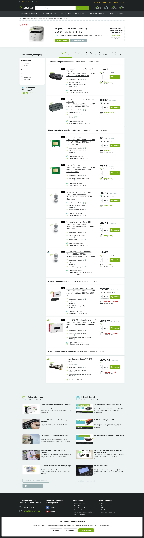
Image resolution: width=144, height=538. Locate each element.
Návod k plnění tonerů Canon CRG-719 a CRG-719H (109, 435)
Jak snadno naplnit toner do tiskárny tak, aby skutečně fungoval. (108, 451)
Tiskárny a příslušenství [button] (116, 15)
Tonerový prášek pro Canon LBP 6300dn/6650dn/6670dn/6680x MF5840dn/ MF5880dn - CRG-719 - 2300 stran (79, 195)
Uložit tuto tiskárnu (78, 40)
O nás (110, 2)
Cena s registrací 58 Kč (108, 141)
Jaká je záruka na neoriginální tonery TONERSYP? (56, 404)
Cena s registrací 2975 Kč (109, 363)
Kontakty (122, 2)
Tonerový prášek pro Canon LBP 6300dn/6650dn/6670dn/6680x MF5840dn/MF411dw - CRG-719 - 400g (80, 254)
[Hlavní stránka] (27, 7)
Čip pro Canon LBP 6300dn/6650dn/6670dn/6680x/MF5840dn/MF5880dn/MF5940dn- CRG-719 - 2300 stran (80, 168)
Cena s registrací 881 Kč (108, 103)
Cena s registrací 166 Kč (108, 196)
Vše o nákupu (97, 2)
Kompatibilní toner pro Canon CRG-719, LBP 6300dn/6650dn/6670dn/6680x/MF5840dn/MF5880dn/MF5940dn (80, 72)
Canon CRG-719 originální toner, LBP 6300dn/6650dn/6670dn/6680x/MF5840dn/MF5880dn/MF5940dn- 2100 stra (80, 291)
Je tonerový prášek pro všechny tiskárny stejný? (56, 465)
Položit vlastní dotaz (34, 486)
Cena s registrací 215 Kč (108, 226)
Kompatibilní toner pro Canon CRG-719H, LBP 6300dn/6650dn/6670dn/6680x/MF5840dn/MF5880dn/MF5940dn (80, 102)
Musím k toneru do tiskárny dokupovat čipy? (54, 435)
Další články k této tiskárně (86, 481)
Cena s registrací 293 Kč (108, 255)
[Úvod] (20, 18)
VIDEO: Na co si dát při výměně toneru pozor (107, 420)
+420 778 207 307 (25, 1)
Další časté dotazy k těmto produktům (36, 480)
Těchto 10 (58, 35)
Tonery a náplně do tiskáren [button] (29, 15)
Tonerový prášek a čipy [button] (49, 15)
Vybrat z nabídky (62, 40)
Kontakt (103, 510)
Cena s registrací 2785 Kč (109, 324)
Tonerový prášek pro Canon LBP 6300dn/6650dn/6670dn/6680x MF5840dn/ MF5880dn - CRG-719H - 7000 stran (80, 225)
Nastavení (56, 530)
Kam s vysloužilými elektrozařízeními (84, 512)
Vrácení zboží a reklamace (81, 508)
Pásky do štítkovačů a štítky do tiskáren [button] (72, 15)
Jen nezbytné (70, 530)
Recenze (104, 2)
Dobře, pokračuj (86, 530)
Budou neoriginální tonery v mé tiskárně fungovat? (53, 451)
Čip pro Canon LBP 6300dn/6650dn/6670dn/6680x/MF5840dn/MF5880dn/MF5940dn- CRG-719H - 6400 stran (80, 140)
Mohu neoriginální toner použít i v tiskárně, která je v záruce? (55, 420)
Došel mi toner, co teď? (101, 465)
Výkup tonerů (105, 508)
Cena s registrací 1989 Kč (109, 292)
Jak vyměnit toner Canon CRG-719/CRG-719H (107, 404)
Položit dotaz (116, 35)
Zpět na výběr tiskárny (62, 25)
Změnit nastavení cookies (108, 512)
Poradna (116, 2)
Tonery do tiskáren (27, 18)
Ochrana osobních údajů (81, 510)
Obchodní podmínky (79, 506)
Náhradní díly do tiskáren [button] (97, 15)
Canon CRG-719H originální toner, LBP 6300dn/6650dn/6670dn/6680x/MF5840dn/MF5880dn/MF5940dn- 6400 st (81, 323)
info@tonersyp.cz (38, 1)
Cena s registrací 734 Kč (108, 72)
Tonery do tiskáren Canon (39, 18)
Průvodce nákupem (79, 504)
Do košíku (116, 77)
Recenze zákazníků (79, 514)
